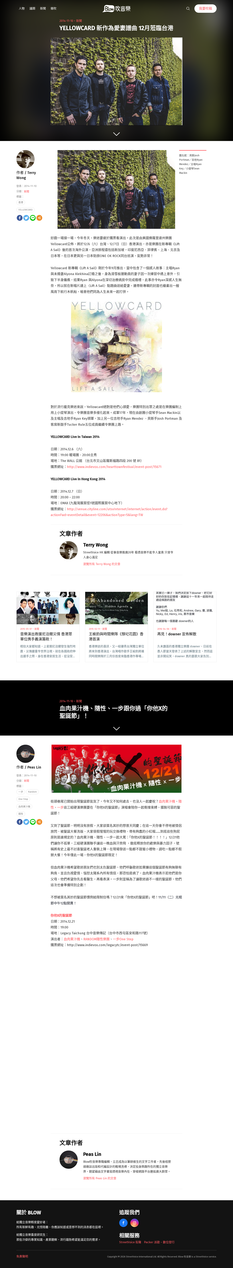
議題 (32, 8)
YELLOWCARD (25, 209)
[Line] (33, 218)
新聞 (43, 8)
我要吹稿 (205, 9)
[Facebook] (20, 218)
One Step (23, 799)
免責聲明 (22, 1256)
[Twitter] (26, 218)
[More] (39, 218)
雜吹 (53, 8)
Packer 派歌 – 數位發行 (159, 1242)
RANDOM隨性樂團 (96, 939)
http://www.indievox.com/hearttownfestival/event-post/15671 (114, 467)
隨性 (20, 813)
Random (32, 791)
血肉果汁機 (167, 801)
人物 (22, 8)
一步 (60, 808)
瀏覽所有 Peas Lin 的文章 (99, 1178)
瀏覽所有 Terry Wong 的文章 (101, 564)
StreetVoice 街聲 (130, 1242)
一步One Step (123, 939)
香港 (20, 202)
